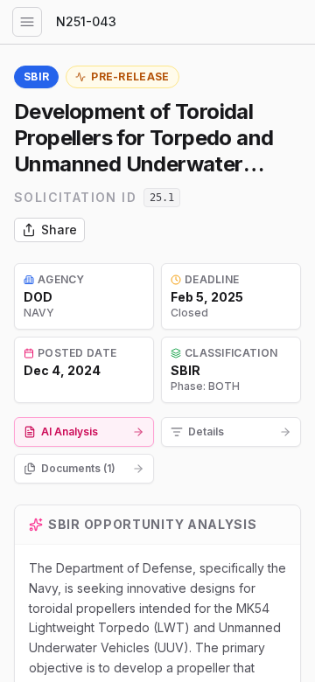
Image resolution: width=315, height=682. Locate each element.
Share (59, 229)
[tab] (84, 432)
